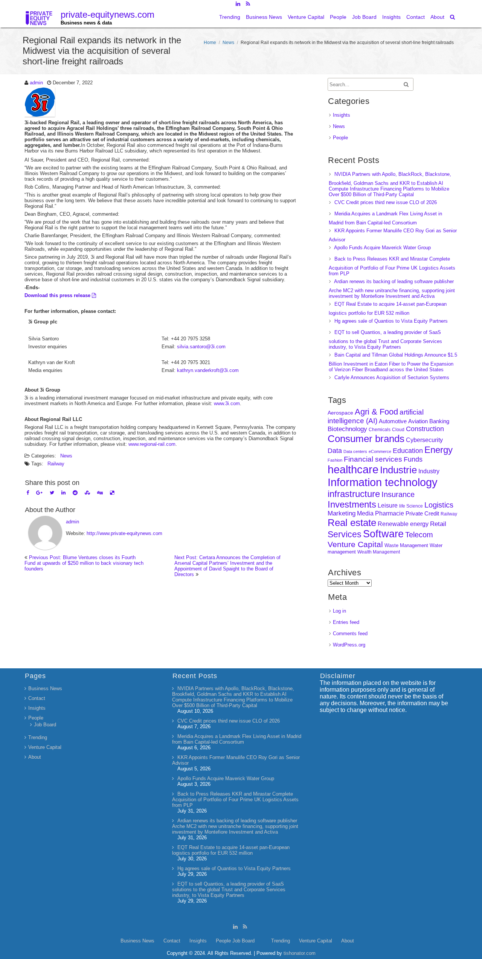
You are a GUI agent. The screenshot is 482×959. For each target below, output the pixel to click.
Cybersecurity (424, 440)
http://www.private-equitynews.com (124, 533)
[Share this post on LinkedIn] (63, 492)
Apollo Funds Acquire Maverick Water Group (382, 247)
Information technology (383, 482)
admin (36, 82)
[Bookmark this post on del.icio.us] (112, 492)
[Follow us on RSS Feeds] (248, 4)
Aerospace (340, 413)
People (338, 17)
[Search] (453, 17)
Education (408, 450)
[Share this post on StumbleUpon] (87, 492)
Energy (438, 450)
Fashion (335, 460)
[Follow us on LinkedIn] (238, 4)
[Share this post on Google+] (39, 492)
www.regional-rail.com (151, 444)
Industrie (398, 470)
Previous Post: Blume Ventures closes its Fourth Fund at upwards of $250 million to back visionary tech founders (83, 563)
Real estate (352, 522)
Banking (439, 421)
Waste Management (406, 545)
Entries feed (346, 622)
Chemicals (379, 429)
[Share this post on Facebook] (27, 492)
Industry (428, 471)
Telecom (419, 535)
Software (383, 534)
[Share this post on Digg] (100, 492)
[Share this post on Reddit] (75, 492)
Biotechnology (347, 429)
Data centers (355, 451)
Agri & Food (376, 411)
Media (365, 513)
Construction (425, 429)
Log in (339, 611)
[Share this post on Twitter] (52, 492)
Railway (55, 464)
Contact (415, 17)
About (437, 17)
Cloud (398, 429)
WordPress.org (349, 645)
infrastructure (354, 494)
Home (210, 42)
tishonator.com (300, 953)
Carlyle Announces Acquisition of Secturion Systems (391, 377)
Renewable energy (403, 524)
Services (345, 534)
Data (335, 450)
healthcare (353, 469)
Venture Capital (306, 17)
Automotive (393, 421)
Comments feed (350, 633)
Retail (438, 524)
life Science (411, 505)
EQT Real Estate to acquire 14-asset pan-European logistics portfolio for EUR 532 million (231, 850)
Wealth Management (378, 552)
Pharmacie (389, 513)
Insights (391, 17)
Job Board (364, 17)
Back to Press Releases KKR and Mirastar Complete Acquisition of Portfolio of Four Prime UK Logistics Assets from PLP (392, 266)
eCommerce (380, 451)
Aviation (418, 421)
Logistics (438, 505)
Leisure (388, 505)
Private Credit (422, 513)
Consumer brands (366, 438)
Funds (413, 459)
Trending (229, 17)
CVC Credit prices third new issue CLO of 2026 (385, 202)
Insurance (398, 494)
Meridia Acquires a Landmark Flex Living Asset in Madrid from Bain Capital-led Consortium (236, 739)
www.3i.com (227, 403)
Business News (264, 17)
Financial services (373, 459)
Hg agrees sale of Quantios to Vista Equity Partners (391, 321)
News (228, 42)
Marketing (341, 513)
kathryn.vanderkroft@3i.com (208, 370)
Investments (352, 504)
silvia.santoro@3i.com (201, 346)
